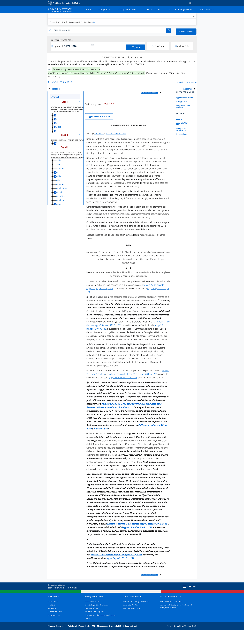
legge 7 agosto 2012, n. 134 (120, 558)
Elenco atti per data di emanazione (97, 604)
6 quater (60, 184)
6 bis (58, 176)
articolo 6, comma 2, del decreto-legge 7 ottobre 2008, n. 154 (137, 523)
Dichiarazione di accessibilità (109, 626)
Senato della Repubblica (131, 608)
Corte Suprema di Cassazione (171, 601)
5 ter (58, 164)
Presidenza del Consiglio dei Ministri (136, 601)
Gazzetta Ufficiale (91, 608)
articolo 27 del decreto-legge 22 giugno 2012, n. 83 (116, 554)
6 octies (60, 200)
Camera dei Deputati (130, 604)
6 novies (60, 204)
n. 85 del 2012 (101, 428)
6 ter (58, 180)
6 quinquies (61, 188)
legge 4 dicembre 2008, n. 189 (137, 527)
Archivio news (53, 601)
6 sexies (60, 192)
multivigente (183, 46)
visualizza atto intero (186, 82)
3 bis (58, 126)
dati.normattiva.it (130, 626)
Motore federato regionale (94, 611)
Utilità (87, 618)
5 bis (58, 160)
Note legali (72, 626)
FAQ (94, 626)
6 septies (60, 196)
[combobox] (109, 30)
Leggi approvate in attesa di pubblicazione (100, 615)
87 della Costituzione (116, 133)
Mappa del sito (84, 626)
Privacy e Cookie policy (57, 626)
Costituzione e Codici (92, 601)
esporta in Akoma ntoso (182, 124)
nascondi (56, 88)
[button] (92, 45)
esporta (179, 119)
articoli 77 (99, 133)
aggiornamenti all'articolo (99, 116)
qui (94, 21)
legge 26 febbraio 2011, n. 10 (123, 377)
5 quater (60, 168)
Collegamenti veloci (55, 611)
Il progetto (51, 604)
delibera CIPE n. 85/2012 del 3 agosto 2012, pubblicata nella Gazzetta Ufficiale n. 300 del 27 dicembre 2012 (123, 405)
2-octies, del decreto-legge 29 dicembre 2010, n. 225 (132, 374)
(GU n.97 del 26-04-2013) (60, 82)
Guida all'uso (52, 608)
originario (159, 46)
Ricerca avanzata (186, 31)
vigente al (58, 46)
